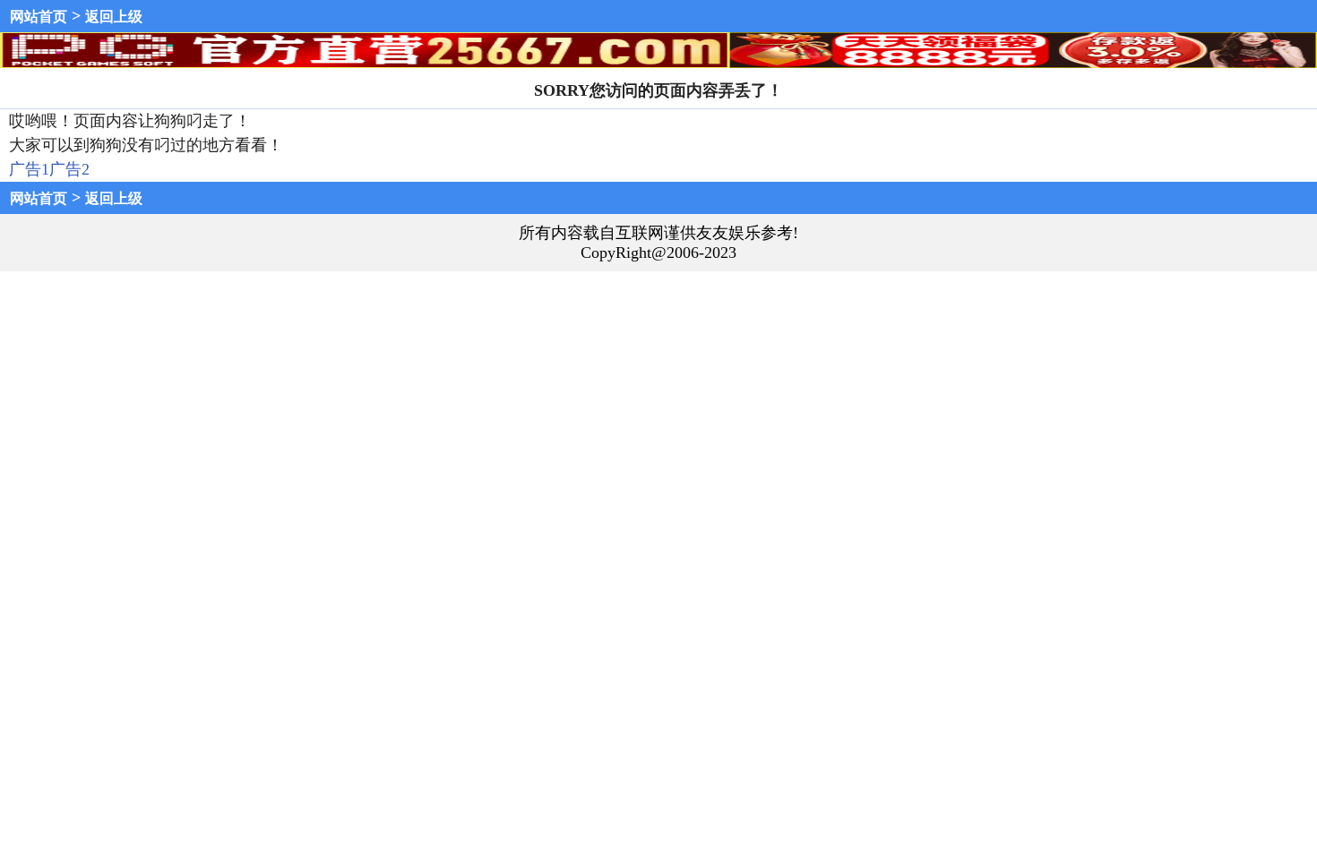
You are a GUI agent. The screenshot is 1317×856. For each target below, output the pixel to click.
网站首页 (38, 16)
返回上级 (113, 16)
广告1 (29, 169)
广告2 (69, 169)
